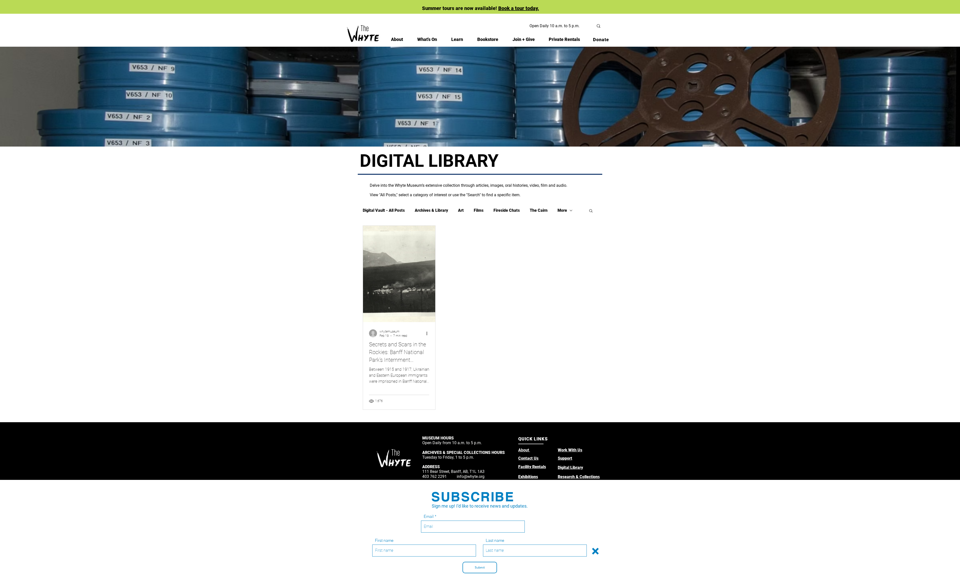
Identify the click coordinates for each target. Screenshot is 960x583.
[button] (595, 551)
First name (384, 540)
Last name (495, 540)
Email (429, 516)
